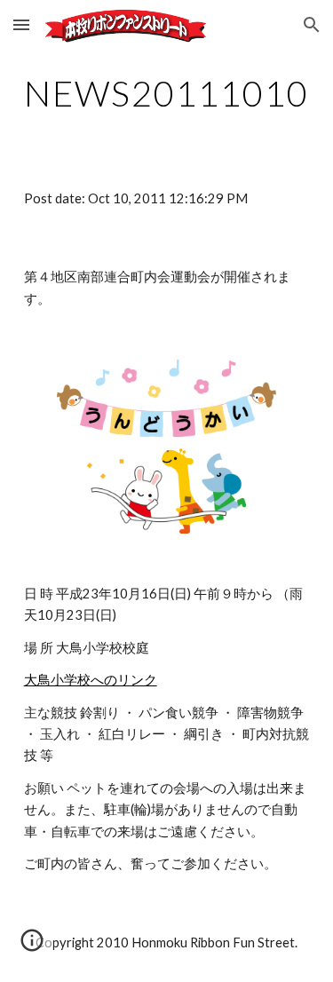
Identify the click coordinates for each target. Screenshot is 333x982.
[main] (167, 93)
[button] (21, 24)
